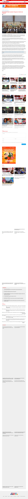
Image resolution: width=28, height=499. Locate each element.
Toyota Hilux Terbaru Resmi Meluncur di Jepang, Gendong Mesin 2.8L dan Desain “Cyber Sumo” (8, 378)
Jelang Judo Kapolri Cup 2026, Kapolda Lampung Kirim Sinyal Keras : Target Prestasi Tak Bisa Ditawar (15, 307)
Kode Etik (11, 496)
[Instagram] (14, 494)
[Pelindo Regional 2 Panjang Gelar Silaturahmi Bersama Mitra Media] (20, 203)
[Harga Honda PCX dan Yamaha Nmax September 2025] (19, 460)
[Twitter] (12, 494)
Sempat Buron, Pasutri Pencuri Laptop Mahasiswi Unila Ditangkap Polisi (13, 90)
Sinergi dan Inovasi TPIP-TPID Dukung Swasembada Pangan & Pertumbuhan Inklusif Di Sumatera (19, 284)
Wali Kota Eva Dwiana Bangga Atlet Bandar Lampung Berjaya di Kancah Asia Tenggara (24, 313)
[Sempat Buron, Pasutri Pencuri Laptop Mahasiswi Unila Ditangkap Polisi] (14, 87)
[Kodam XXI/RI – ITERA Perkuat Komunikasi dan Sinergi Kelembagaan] (22, 79)
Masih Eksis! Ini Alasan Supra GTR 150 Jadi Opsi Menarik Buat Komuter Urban (8, 487)
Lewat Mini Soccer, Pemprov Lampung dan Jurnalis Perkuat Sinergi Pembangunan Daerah (24, 322)
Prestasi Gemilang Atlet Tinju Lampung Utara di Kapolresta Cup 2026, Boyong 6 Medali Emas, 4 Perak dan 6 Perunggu (16, 317)
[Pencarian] (25, 1)
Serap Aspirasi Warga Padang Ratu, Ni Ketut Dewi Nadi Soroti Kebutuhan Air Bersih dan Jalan (22, 90)
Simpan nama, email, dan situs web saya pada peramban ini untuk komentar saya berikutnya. (13, 142)
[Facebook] (10, 494)
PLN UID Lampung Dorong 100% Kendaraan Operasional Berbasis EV (19, 378)
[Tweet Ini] (21, 74)
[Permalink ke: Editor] (2, 14)
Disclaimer (18, 496)
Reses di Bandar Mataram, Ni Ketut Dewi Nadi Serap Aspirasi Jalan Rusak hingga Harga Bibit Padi (13, 0)
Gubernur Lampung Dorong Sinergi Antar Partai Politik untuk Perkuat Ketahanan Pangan (19, 175)
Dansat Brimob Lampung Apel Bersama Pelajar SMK (10, 291)
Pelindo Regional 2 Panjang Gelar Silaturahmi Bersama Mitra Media (19, 229)
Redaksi (6, 496)
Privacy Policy (14, 496)
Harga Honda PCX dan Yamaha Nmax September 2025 (18, 487)
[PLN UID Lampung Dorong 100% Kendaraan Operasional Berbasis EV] (19, 352)
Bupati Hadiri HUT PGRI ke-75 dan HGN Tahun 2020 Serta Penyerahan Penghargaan (13, 298)
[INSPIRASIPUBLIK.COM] (6, 1)
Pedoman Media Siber (22, 496)
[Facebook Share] (19, 74)
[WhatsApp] (16, 494)
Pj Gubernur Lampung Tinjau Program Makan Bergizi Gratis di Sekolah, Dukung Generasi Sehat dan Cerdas (14, 300)
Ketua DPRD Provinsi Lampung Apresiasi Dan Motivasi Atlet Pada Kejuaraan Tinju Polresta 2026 (15, 320)
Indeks (3, 496)
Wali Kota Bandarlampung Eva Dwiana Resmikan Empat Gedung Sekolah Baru (13, 289)
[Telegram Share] (24, 74)
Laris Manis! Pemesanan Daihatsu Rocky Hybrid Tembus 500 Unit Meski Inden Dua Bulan (19, 432)
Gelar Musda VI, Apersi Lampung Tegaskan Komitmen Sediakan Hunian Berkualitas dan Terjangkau (5, 83)
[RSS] (17, 494)
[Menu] (2, 1)
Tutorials (9, 496)
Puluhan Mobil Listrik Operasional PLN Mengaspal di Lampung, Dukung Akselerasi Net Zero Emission (8, 433)
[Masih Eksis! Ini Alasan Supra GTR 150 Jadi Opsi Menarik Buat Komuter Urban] (8, 460)
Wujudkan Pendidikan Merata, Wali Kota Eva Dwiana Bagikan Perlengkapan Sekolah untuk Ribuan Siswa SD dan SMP (14, 294)
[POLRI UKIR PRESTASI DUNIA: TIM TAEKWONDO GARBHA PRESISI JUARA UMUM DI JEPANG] (8, 180)
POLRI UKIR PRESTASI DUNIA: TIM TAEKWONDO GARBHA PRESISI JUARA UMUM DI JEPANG (7, 184)
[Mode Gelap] (24, 1)
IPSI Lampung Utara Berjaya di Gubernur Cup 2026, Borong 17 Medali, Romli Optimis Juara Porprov (15, 310)
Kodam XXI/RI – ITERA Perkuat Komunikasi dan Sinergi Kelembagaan (22, 83)
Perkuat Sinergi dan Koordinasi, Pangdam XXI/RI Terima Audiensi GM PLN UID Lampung (5, 90)
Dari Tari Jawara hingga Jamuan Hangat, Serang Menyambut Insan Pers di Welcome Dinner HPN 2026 (7, 284)
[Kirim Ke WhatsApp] (25, 74)
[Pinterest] (13, 494)
